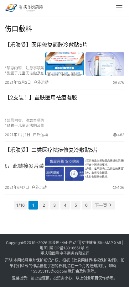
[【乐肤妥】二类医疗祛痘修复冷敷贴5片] (64, 169)
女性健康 (88, 242)
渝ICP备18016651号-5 (69, 248)
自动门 (74, 242)
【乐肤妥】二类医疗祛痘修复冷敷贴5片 (51, 150)
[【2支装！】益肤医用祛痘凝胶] (64, 116)
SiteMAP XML (110, 242)
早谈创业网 (57, 242)
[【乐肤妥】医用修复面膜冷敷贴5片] (64, 64)
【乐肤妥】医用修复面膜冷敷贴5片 (46, 45)
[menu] (119, 7)
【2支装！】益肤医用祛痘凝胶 (41, 97)
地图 (43, 248)
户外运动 (41, 82)
